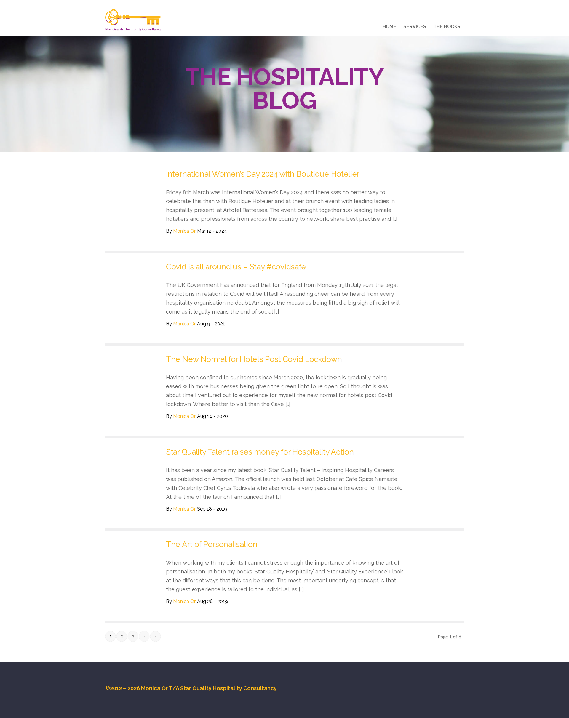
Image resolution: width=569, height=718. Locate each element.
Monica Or (184, 231)
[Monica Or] (133, 20)
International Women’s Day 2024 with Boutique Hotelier (262, 173)
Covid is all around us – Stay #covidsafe (236, 266)
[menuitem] (389, 27)
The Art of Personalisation (211, 544)
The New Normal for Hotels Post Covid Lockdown (254, 359)
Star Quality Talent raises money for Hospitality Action (260, 451)
